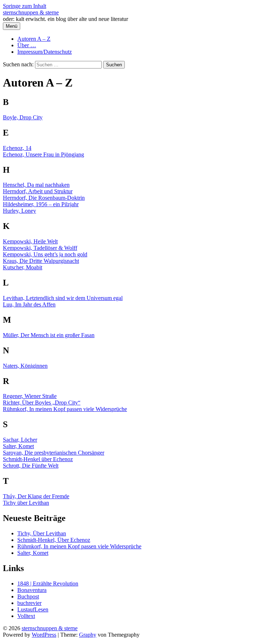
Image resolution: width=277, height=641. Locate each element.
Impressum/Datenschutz (44, 52)
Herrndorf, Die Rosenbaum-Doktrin (44, 198)
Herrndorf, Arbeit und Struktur (37, 191)
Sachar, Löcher (20, 440)
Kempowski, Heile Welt (30, 241)
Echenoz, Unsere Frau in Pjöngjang (43, 154)
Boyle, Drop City (23, 117)
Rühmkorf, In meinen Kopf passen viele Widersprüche (65, 409)
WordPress (44, 635)
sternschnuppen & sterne (31, 12)
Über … (26, 45)
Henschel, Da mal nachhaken (36, 185)
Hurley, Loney (19, 211)
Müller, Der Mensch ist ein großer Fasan (48, 335)
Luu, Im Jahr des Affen (29, 304)
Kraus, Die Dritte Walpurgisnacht (41, 261)
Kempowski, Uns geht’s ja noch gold (45, 254)
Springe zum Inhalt (24, 6)
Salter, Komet (18, 446)
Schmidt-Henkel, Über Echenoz (53, 540)
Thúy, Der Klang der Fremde (36, 496)
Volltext (26, 616)
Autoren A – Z (33, 39)
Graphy (87, 635)
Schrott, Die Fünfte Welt (30, 466)
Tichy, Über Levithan (41, 533)
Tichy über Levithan (26, 503)
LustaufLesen (32, 609)
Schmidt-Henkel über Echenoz (38, 459)
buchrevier (29, 603)
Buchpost (28, 596)
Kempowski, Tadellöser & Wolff (40, 248)
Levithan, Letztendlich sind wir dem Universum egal (63, 298)
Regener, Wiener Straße (30, 396)
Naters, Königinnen (25, 366)
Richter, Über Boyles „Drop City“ (41, 402)
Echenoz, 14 (17, 148)
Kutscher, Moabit (22, 267)
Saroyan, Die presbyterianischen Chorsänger (53, 453)
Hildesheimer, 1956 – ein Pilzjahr (41, 204)
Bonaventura (32, 590)
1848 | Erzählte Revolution (47, 583)
